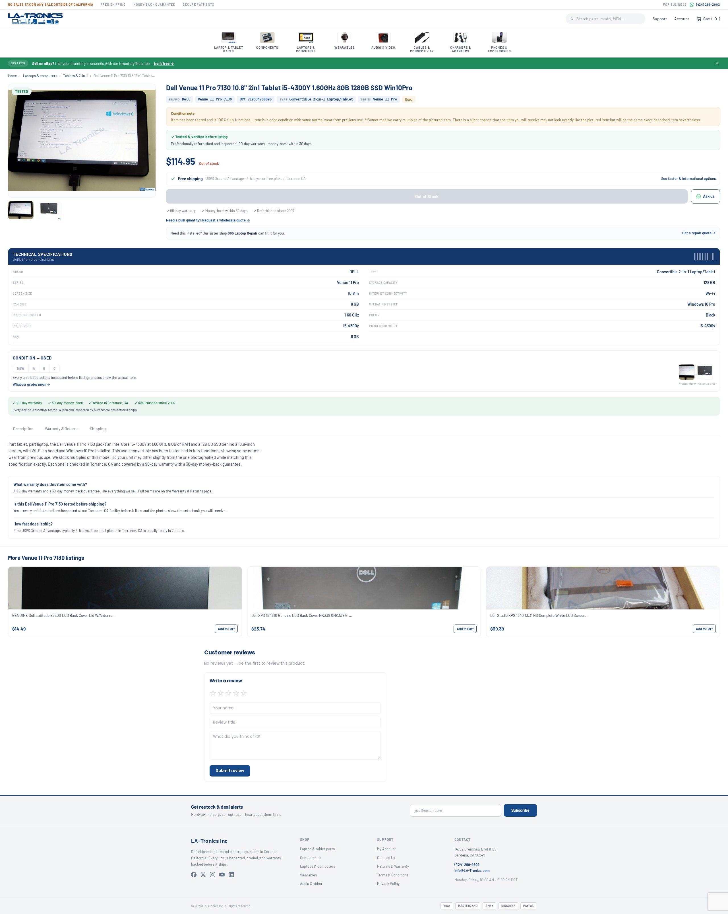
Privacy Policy (388, 883)
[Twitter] (203, 874)
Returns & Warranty (393, 866)
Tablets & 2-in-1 (75, 75)
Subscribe (520, 810)
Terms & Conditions (392, 875)
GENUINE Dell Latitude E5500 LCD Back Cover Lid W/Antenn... (63, 615)
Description (23, 428)
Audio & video (311, 883)
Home (12, 75)
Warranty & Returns (61, 428)
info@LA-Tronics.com (472, 870)
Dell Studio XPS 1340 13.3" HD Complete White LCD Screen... (539, 615)
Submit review (230, 770)
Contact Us (386, 857)
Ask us (709, 196)
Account (681, 18)
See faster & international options (688, 178)
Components (310, 857)
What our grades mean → (31, 384)
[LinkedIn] (231, 874)
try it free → (164, 63)
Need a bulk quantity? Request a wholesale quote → (208, 220)
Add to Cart (226, 629)
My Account (386, 849)
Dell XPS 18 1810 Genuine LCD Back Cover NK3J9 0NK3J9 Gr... (301, 615)
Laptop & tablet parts (317, 849)
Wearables (308, 875)
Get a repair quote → (699, 233)
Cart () (711, 18)
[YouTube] (222, 874)
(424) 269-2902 (708, 4)
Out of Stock (427, 196)
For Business (674, 4)
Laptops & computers (40, 75)
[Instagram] (212, 874)
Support (660, 18)
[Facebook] (194, 874)
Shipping (98, 428)
